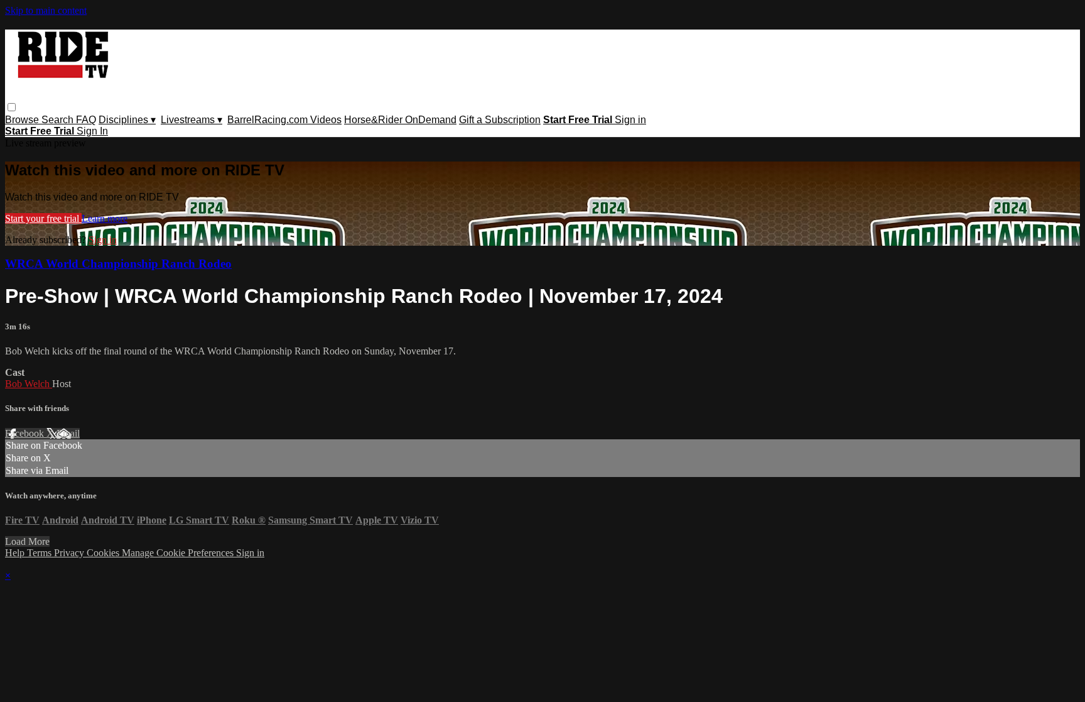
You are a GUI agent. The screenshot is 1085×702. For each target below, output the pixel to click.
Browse (23, 119)
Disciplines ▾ (127, 119)
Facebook (25, 433)
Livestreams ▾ (191, 119)
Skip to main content (46, 10)
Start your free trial (43, 218)
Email (68, 433)
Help (16, 552)
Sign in (630, 119)
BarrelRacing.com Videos (284, 119)
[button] (12, 107)
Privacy (70, 552)
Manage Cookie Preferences (179, 552)
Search (58, 119)
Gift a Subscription (500, 119)
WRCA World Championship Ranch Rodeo (118, 263)
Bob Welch (28, 383)
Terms (40, 552)
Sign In (92, 131)
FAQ (86, 119)
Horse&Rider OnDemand (400, 119)
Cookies (104, 552)
